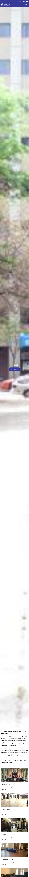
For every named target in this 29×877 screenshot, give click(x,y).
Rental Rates (14, 369)
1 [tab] (12, 729)
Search (19, 1)
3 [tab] (16, 729)
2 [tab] (14, 729)
